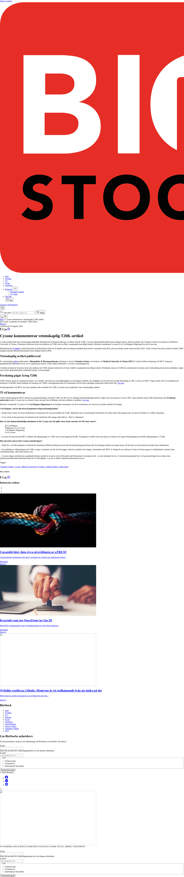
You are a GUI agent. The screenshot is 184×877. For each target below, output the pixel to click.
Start (7, 710)
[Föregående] (92, 488)
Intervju (3, 324)
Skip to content (6, 1)
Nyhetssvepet (10, 761)
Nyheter (8, 713)
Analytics (9, 722)
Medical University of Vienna (33, 467)
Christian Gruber (6, 467)
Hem (2, 319)
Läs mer (121, 383)
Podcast (8, 717)
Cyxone (17, 467)
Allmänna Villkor (12, 729)
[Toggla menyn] (4, 316)
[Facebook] (6, 778)
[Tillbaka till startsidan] (92, 137)
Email (2, 746)
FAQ (7, 731)
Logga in (3, 305)
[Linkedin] (6, 781)
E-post (3, 753)
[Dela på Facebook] (1, 330)
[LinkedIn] (6, 330)
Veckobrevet (10, 763)
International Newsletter (14, 766)
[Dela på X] (3, 330)
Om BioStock (10, 724)
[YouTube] (6, 785)
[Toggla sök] (2, 308)
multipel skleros (52, 467)
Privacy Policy (11, 726)
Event (7, 720)
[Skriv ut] (8, 330)
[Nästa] (92, 492)
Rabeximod (63, 467)
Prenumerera (13, 305)
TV (6, 715)
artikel (15, 361)
